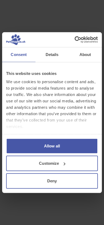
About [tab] (85, 54)
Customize (49, 163)
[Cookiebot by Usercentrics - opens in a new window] (75, 39)
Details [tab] (52, 54)
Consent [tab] (19, 54)
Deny (52, 180)
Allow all (52, 145)
